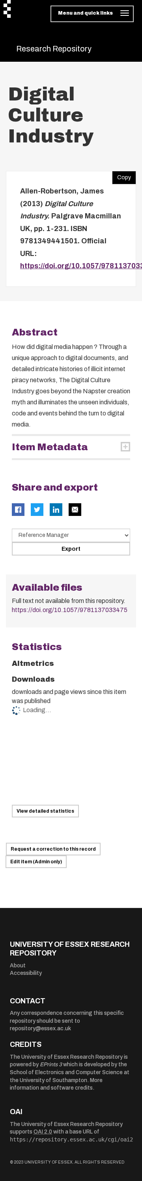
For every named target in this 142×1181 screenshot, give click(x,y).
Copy (121, 175)
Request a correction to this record (53, 849)
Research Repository (54, 48)
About (18, 966)
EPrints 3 (51, 1064)
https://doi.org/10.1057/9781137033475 (69, 610)
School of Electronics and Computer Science (66, 1072)
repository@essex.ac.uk (40, 1028)
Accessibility (26, 973)
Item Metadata (50, 447)
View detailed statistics (45, 811)
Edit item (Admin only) (36, 861)
